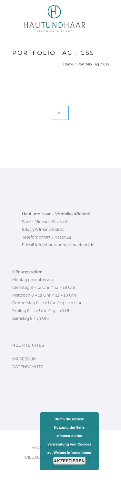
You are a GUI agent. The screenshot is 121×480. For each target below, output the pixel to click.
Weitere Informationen (72, 452)
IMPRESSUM (24, 359)
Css (106, 64)
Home (68, 64)
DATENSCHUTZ (27, 366)
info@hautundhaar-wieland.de (65, 244)
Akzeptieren (69, 461)
